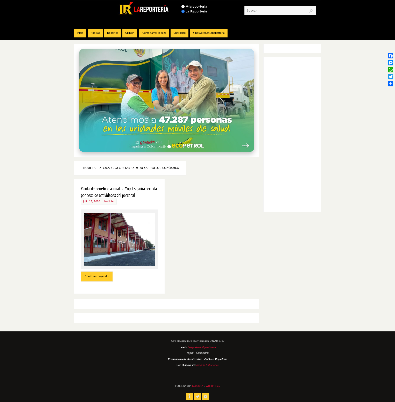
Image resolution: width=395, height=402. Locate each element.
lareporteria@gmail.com (202, 347)
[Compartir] (390, 83)
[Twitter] (390, 76)
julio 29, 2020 (91, 201)
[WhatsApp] (390, 69)
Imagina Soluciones (207, 364)
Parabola (197, 386)
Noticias (109, 201)
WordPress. (213, 386)
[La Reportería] (189, 396)
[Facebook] (390, 55)
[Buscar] (311, 11)
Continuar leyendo (97, 276)
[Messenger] (390, 62)
